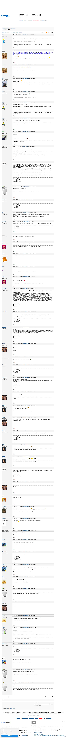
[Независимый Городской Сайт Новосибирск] (5, 16)
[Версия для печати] (13, 47)
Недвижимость (21, 14)
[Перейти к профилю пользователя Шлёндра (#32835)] (4, 525)
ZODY (40, 15)
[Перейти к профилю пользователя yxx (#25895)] (4, 194)
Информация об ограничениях (38, 732)
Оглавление (21, 20)
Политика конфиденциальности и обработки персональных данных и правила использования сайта (49, 735)
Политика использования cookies (38, 734)
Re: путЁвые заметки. (26, 34)
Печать (44, 32)
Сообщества (7, 28)
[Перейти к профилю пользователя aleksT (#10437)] (4, 86)
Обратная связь (48, 718)
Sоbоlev (7, 708)
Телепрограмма (35, 15)
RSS (47, 32)
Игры (40, 14)
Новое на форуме (36, 20)
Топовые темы (42, 20)
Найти (25, 20)
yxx (8, 708)
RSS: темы (18, 718)
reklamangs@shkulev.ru (37, 727)
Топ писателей (31, 718)
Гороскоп (33, 14)
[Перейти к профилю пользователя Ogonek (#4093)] (4, 546)
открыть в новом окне (38, 705)
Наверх (65, 736)
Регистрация (30, 20)
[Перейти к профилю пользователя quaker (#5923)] (4, 261)
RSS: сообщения (25, 718)
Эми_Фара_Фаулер (12, 708)
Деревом (52, 32)
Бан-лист (36, 718)
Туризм (27, 14)
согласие (11, 732)
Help (44, 718)
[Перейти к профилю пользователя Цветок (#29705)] (4, 248)
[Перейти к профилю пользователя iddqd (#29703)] (3, 110)
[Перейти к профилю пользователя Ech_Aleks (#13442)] (4, 513)
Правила (40, 718)
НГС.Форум (4, 28)
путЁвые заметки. (25, 146)
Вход (47, 20)
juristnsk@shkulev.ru (25, 735)
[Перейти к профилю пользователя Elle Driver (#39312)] (4, 58)
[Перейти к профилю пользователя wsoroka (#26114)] (4, 351)
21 (16, 32)
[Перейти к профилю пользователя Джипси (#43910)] (4, 634)
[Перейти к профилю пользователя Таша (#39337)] (4, 139)
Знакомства (21, 15)
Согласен (10, 735)
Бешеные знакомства (12, 28)
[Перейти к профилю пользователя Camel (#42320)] (4, 583)
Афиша (27, 15)
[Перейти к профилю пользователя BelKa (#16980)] (4, 501)
